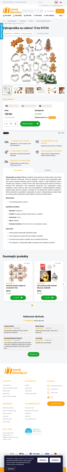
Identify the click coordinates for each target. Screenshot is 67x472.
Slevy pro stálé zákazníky (9, 396)
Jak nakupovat (7, 385)
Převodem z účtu (29, 408)
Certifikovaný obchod (30, 393)
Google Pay (28, 413)
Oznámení (5, 416)
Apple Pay (27, 416)
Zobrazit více (34, 354)
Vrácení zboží (6, 421)
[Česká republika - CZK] (56, 2)
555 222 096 (54, 389)
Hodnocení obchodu (8, 2)
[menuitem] (7, 15)
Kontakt (27, 385)
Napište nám (28, 388)
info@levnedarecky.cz (56, 385)
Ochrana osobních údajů (9, 410)
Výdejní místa (6, 391)
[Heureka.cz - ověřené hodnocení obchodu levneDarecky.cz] (34, 431)
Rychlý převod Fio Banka (31, 410)
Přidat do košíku (27, 124)
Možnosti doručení (30, 106)
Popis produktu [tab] (18, 170)
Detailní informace (8, 99)
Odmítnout (43, 460)
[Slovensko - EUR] (61, 2)
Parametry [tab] (48, 170)
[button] (32, 305)
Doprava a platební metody (10, 388)
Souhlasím (55, 460)
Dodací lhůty (6, 393)
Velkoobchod (28, 391)
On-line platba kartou (30, 419)
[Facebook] (48, 397)
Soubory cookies (7, 413)
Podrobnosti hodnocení (26, 33)
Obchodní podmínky (20, 2)
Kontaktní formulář (56, 403)
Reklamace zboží (7, 419)
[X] (52, 397)
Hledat (41, 11)
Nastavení (11, 469)
